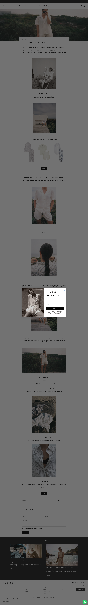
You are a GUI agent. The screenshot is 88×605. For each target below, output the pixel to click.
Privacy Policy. (57, 313)
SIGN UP (55, 308)
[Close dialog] (64, 289)
